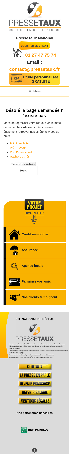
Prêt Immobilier (19, 143)
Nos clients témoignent (39, 297)
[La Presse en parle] (35, 378)
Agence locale (32, 265)
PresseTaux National (34, 38)
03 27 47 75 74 (40, 55)
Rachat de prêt (19, 156)
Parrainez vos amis (36, 281)
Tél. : (19, 55)
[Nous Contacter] (35, 369)
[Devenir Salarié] (35, 395)
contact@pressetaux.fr (34, 69)
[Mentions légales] (35, 403)
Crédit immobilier (35, 234)
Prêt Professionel (21, 152)
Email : (34, 62)
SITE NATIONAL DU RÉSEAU (34, 319)
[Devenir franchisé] (35, 386)
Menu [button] (37, 91)
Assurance (30, 250)
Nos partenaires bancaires (35, 413)
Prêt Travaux (18, 147)
